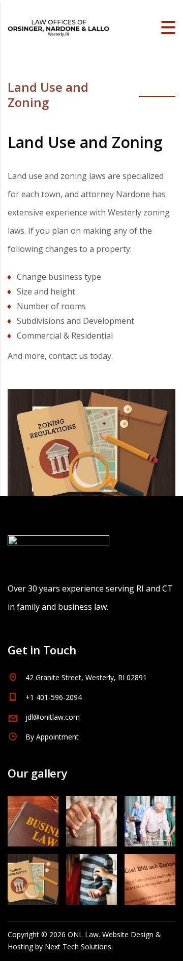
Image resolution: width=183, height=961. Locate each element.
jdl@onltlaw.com (52, 717)
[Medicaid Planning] (149, 817)
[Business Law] (33, 817)
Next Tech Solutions (78, 946)
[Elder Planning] (91, 817)
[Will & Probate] (149, 875)
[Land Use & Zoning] (33, 875)
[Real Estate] (91, 875)
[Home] (58, 26)
